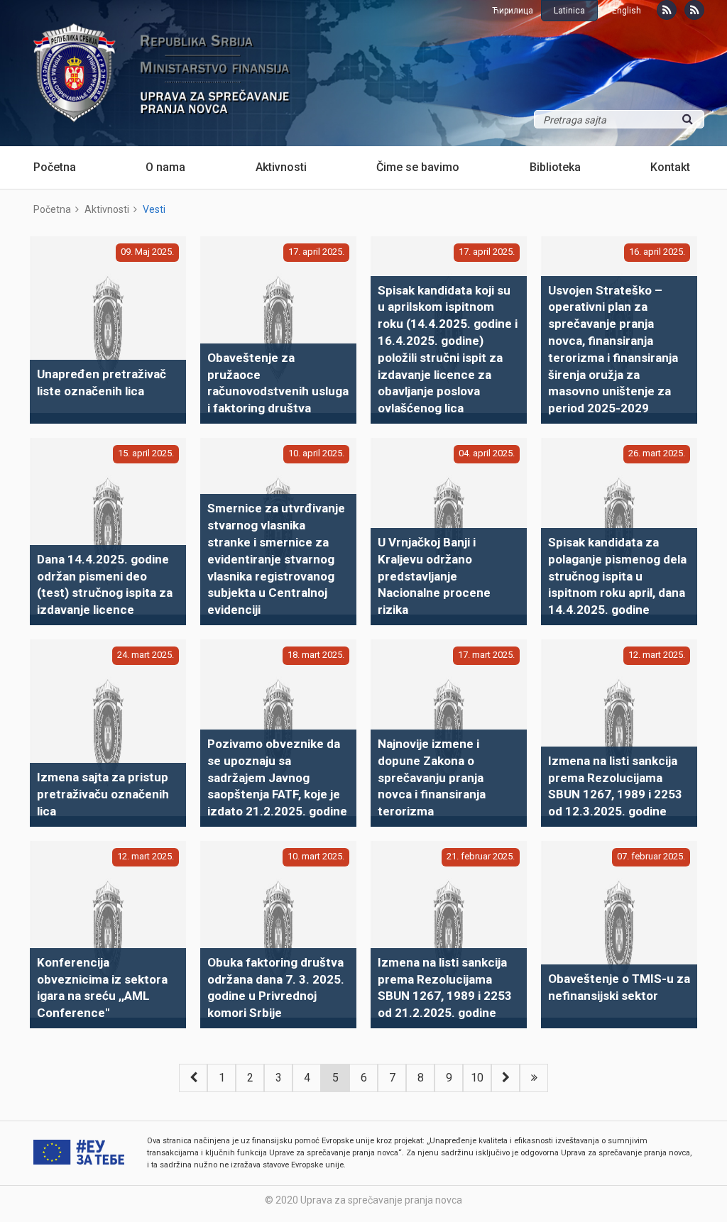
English (626, 11)
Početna (54, 167)
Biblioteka (555, 167)
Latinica (569, 11)
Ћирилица (512, 11)
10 (477, 1077)
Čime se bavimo (417, 167)
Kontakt (670, 167)
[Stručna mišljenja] (694, 10)
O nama (165, 167)
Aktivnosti (281, 167)
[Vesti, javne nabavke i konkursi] (667, 10)
